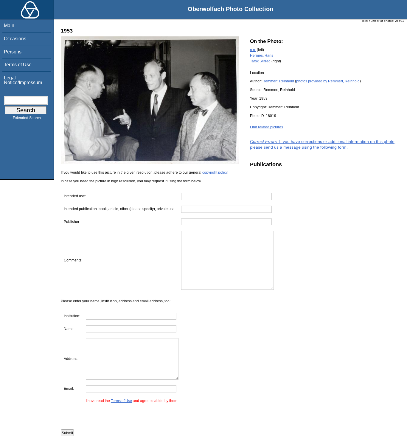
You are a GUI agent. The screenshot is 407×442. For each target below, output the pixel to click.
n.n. (253, 50)
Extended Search (27, 118)
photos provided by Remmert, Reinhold (328, 81)
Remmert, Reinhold (278, 81)
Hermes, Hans (261, 55)
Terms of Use (18, 64)
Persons (12, 51)
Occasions (15, 38)
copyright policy (214, 172)
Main (9, 25)
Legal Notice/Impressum (23, 80)
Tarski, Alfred (260, 61)
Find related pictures (266, 127)
